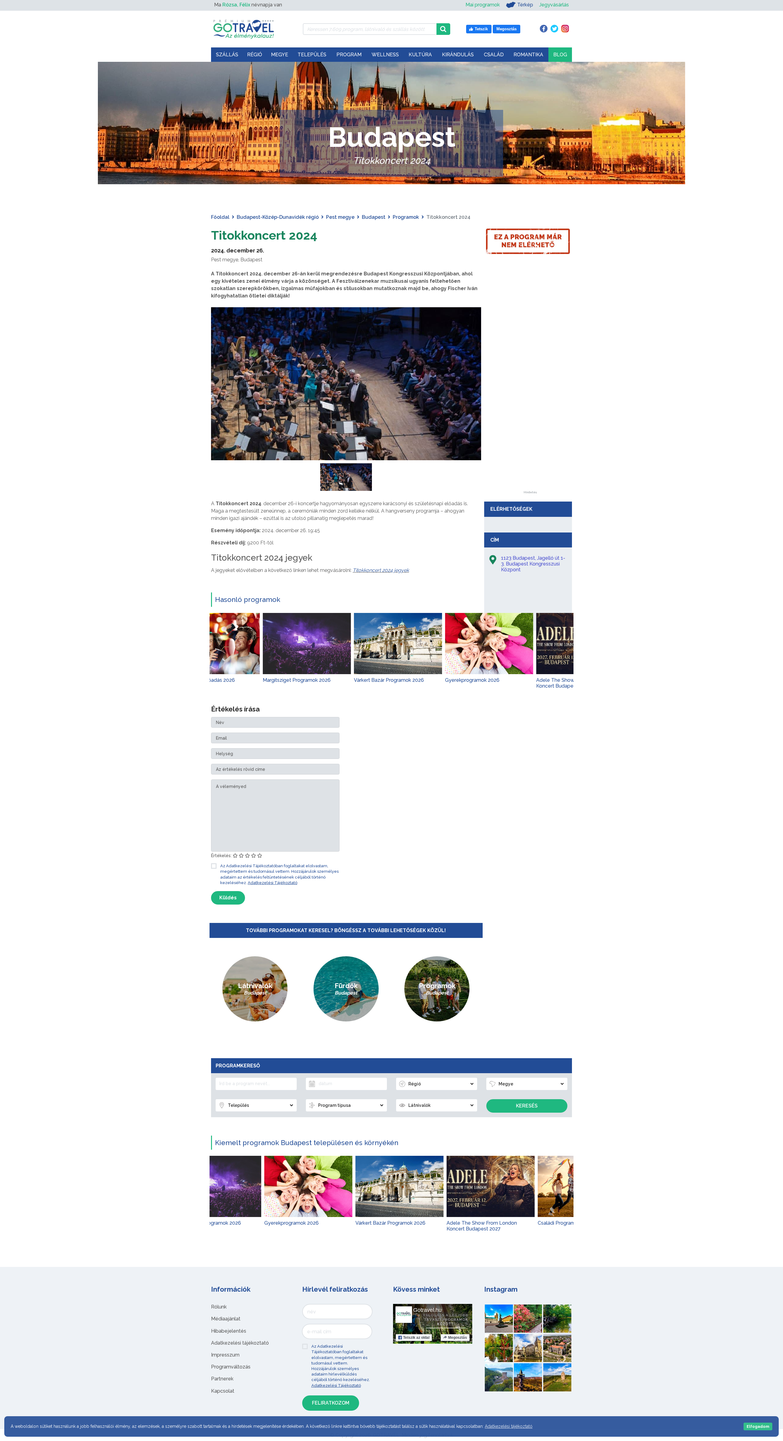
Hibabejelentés (228, 1331)
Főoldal (220, 217)
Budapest (373, 217)
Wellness (385, 55)
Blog (560, 55)
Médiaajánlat (225, 1319)
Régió (254, 55)
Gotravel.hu (427, 1310)
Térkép (525, 5)
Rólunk (219, 1307)
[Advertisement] (530, 399)
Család (494, 55)
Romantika (528, 55)
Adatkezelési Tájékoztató (272, 882)
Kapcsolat (222, 1391)
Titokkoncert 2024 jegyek (381, 570)
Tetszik (416, 1337)
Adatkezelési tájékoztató (240, 1343)
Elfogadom (758, 1426)
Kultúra (420, 55)
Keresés (527, 1106)
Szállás (227, 55)
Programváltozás (230, 1367)
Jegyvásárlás (554, 5)
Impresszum (225, 1355)
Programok (406, 217)
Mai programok (483, 5)
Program (349, 55)
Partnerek (222, 1379)
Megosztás (457, 1337)
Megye (279, 55)
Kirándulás (458, 55)
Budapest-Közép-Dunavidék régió (278, 217)
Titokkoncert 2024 (264, 235)
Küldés (228, 898)
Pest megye (340, 217)
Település (312, 55)
